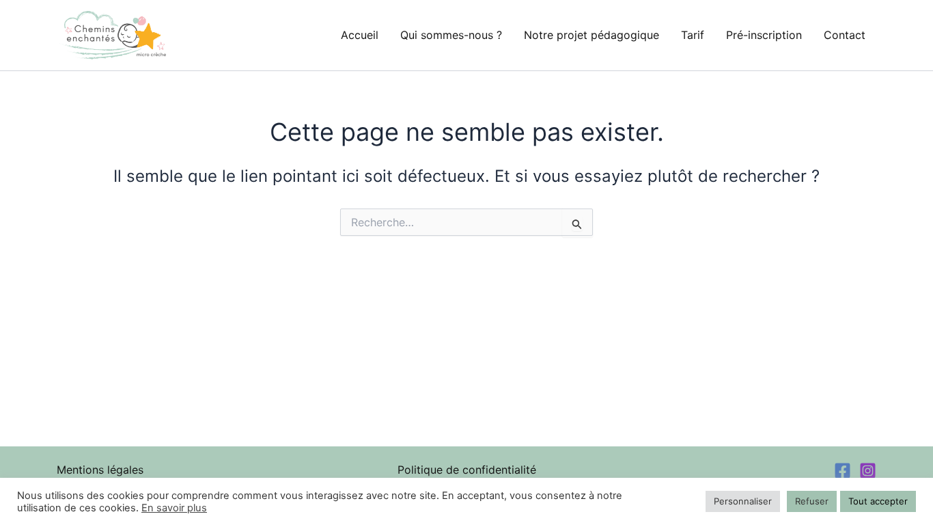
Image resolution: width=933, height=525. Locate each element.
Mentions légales (100, 469)
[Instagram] (867, 470)
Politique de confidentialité (467, 469)
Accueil (359, 35)
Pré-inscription (764, 35)
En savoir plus (174, 508)
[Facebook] (842, 470)
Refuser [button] (811, 501)
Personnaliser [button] (743, 501)
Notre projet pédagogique (591, 35)
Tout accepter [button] (878, 501)
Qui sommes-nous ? (451, 35)
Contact (844, 35)
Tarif (692, 35)
